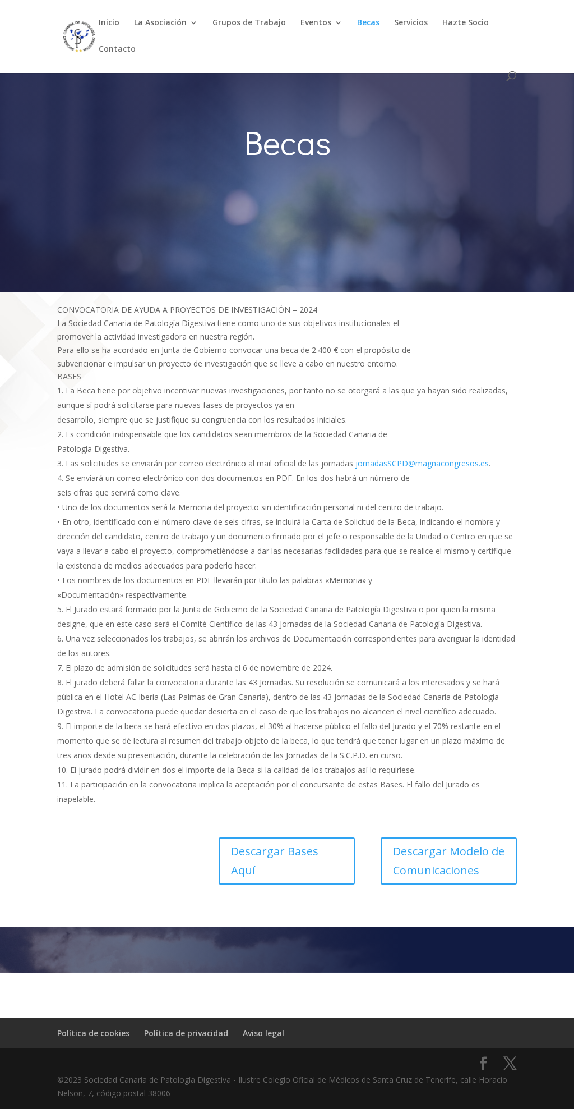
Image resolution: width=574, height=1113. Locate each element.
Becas (368, 23)
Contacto (117, 49)
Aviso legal (263, 1033)
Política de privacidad (186, 1033)
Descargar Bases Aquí (274, 861)
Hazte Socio (465, 23)
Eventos (315, 23)
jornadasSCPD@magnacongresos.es (422, 463)
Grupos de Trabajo (249, 23)
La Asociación (160, 23)
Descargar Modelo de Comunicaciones (448, 861)
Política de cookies (93, 1033)
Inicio (109, 23)
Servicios (411, 23)
